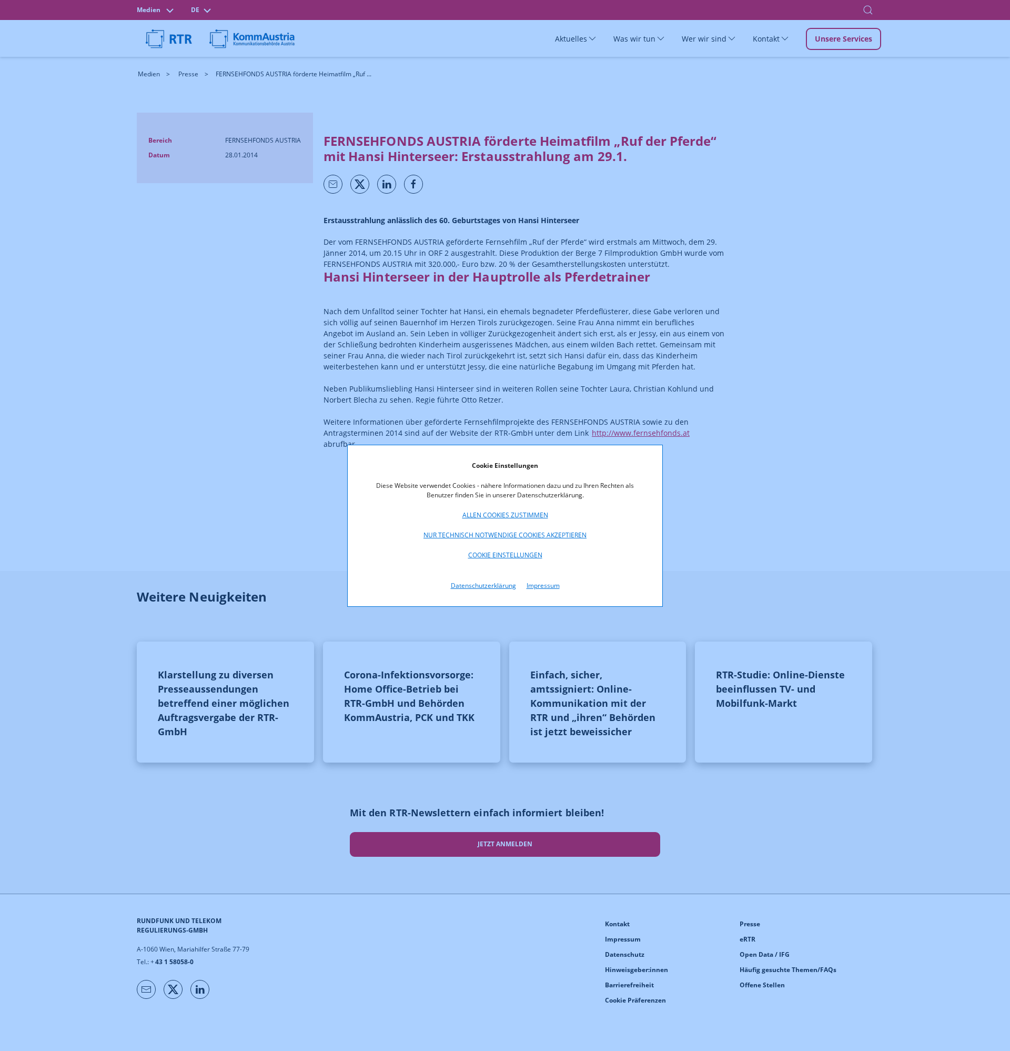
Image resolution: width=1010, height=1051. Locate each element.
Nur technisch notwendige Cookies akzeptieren (505, 534)
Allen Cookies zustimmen (505, 515)
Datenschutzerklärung (483, 585)
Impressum (543, 585)
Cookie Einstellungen (505, 554)
